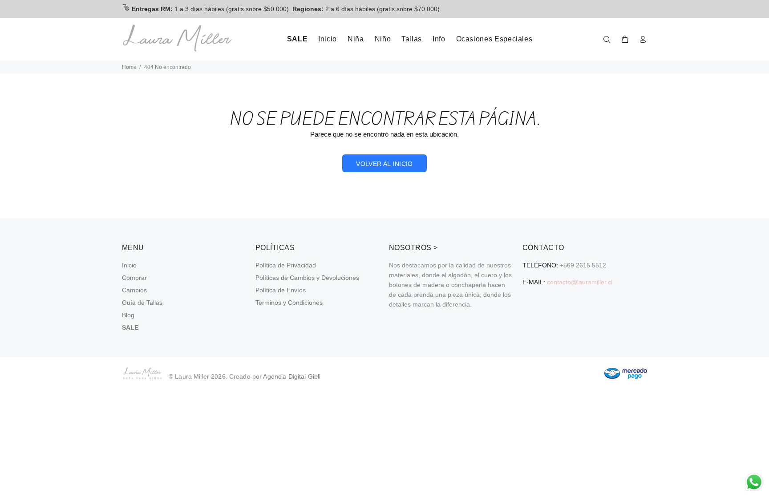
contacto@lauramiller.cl (579, 282)
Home (129, 67)
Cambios (134, 290)
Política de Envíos (280, 290)
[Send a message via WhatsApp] (754, 482)
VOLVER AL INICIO (384, 163)
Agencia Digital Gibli (291, 376)
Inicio (129, 265)
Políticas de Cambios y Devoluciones (307, 277)
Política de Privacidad (285, 265)
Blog (128, 315)
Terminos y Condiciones (289, 302)
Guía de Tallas (142, 302)
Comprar (134, 277)
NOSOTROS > (413, 247)
